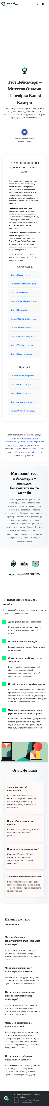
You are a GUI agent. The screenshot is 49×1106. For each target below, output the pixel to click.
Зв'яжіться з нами (26, 1102)
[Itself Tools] (24, 570)
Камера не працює (22, 275)
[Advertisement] (24, 33)
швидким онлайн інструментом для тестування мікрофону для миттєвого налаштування (24, 441)
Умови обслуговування (22, 1094)
